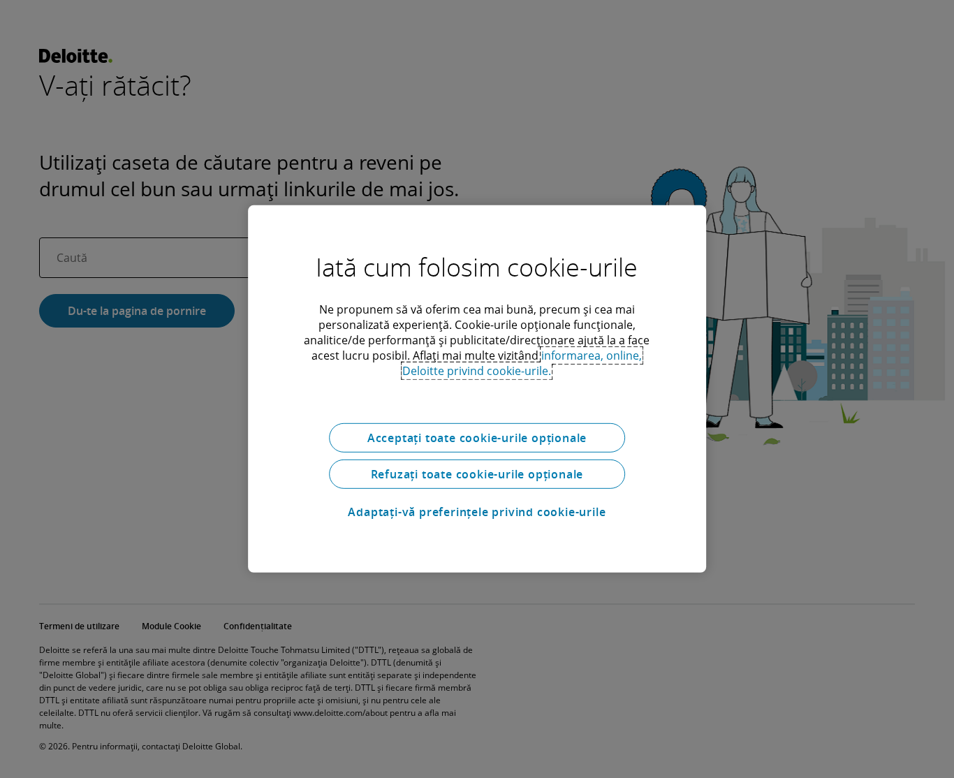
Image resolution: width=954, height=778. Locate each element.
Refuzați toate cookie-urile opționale (477, 474)
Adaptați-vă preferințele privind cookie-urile (477, 512)
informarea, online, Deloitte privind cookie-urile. (522, 363)
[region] (477, 389)
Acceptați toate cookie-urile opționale (477, 438)
